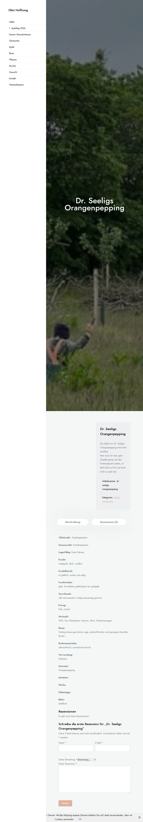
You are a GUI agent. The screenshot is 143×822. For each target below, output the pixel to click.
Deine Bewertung (68, 759)
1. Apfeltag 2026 (17, 28)
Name (62, 742)
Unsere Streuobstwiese (20, 34)
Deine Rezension (68, 763)
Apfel (11, 47)
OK (79, 819)
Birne (11, 53)
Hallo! (12, 22)
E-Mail (99, 742)
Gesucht (13, 72)
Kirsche (12, 66)
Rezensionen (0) (109, 522)
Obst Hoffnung (18, 10)
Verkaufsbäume (16, 84)
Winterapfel (107, 501)
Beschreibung (72, 522)
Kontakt (12, 78)
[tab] (73, 521)
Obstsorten (14, 40)
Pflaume (13, 59)
